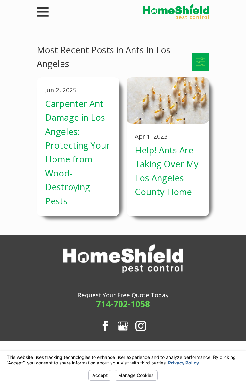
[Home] (176, 12)
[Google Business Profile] (123, 326)
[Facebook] (105, 326)
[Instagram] (140, 326)
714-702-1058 (123, 304)
